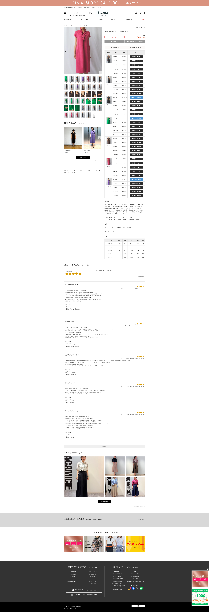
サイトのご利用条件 (135, 574)
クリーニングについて (73, 583)
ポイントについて (73, 579)
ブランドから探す (68, 19)
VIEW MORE (83, 157)
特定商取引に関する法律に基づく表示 (135, 581)
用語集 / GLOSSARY (117, 581)
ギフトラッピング (92, 571)
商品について (73, 576)
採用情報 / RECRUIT (117, 589)
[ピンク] (83, 50)
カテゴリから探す (85, 19)
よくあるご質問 (92, 583)
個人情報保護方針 (135, 576)
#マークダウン (75, 15)
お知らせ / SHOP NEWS (117, 578)
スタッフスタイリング (129, 19)
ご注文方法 (73, 571)
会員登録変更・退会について (73, 581)
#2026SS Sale (82, 15)
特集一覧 (113, 19)
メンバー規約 (135, 578)
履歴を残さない (141, 519)
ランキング (100, 19)
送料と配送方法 (92, 574)
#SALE (71, 15)
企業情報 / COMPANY (117, 576)
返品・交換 (92, 576)
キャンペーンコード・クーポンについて (92, 579)
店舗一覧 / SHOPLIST (117, 574)
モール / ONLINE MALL (117, 583)
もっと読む (104, 446)
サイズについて (92, 581)
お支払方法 (73, 574)
